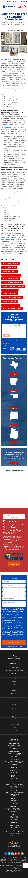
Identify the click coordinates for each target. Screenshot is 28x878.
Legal (14, 830)
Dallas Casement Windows (11, 275)
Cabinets (14, 679)
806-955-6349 (14, 803)
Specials (14, 719)
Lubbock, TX (14, 798)
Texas (14, 699)
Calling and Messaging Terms (13, 622)
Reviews (14, 727)
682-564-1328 (14, 660)
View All (14, 463)
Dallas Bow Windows (9, 271)
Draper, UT (14, 822)
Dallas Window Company (11, 305)
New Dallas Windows (9, 294)
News (14, 721)
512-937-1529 (14, 772)
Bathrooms (14, 676)
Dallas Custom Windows (10, 278)
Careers (8, 1)
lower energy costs (14, 90)
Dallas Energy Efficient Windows (13, 286)
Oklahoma (14, 696)
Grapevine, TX (14, 783)
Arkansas (14, 690)
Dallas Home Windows (10, 290)
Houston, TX (14, 791)
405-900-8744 (14, 764)
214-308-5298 (14, 780)
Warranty (24, 1)
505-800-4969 (14, 748)
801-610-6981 (14, 827)
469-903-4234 (14, 795)
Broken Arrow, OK (14, 751)
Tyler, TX (14, 814)
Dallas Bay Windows (9, 267)
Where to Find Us (14, 564)
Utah (14, 701)
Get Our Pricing (14, 642)
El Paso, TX (14, 775)
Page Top (20, 870)
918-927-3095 (14, 756)
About (14, 710)
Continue (7, 335)
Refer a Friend (14, 733)
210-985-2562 (14, 811)
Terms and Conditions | (11, 340)
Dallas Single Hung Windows (12, 297)
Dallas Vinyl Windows (10, 301)
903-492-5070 (14, 819)
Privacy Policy (19, 340)
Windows (14, 681)
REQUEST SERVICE (22, 3)
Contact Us (15, 1)
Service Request (14, 667)
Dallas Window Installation (12, 309)
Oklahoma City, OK (14, 759)
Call (25, 7)
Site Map (15, 870)
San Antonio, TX (14, 806)
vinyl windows (7, 127)
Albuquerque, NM (14, 743)
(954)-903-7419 (14, 835)
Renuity (7, 670)
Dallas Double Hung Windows (12, 282)
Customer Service (14, 724)
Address (20, 7)
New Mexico (14, 693)
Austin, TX (14, 767)
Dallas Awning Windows (10, 263)
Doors (14, 684)
